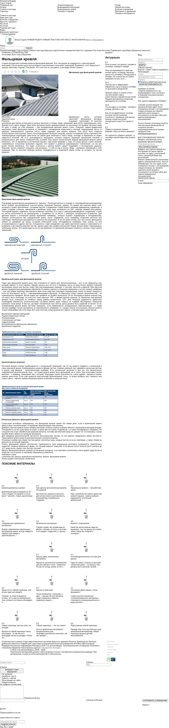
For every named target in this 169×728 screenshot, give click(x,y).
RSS (108, 655)
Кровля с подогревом (80, 523)
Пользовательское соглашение (76, 646)
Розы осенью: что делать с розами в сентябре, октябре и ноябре (120, 65)
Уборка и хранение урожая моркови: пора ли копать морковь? (120, 130)
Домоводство (82, 642)
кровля (46, 457)
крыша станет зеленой (91, 142)
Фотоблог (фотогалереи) (83, 644)
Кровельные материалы (46, 523)
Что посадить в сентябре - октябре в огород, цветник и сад (120, 108)
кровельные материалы (32, 457)
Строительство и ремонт (12, 642)
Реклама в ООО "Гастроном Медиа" (47, 646)
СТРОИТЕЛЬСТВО (20, 52)
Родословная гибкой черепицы (84, 625)
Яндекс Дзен (111, 649)
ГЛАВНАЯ (6, 52)
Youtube (110, 652)
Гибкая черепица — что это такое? (51, 625)
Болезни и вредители (63, 644)
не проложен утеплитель (65, 450)
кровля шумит (55, 423)
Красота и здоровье (60, 642)
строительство (8, 457)
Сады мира (28, 642)
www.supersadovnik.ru (40, 654)
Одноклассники (113, 644)
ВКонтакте (111, 642)
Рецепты (72, 642)
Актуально (112, 57)
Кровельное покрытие (11, 326)
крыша (70, 446)
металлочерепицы (94, 203)
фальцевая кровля (58, 457)
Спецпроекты (46, 648)
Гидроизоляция (8, 322)
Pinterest (110, 647)
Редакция (6, 646)
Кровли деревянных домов (13, 488)
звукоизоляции (44, 426)
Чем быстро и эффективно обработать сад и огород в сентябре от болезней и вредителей (120, 87)
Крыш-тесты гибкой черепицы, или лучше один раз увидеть (16, 591)
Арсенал (92, 642)
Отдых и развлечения (45, 644)
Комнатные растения (42, 642)
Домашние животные (11, 644)
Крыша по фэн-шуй (44, 590)
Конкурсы (57, 648)
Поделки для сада (28, 644)
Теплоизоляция (8, 318)
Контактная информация (21, 646)
